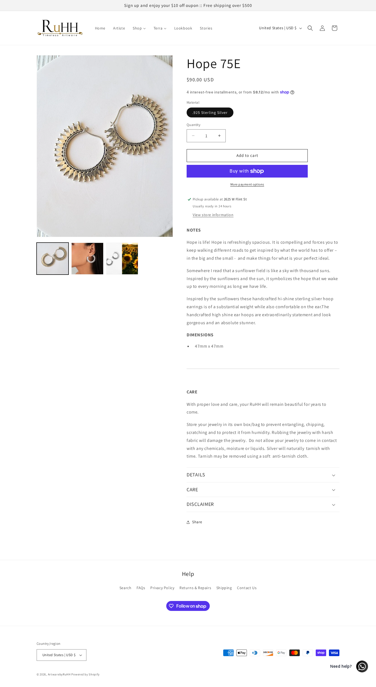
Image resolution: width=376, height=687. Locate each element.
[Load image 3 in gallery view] (122, 259)
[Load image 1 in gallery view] (53, 259)
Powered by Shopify (85, 674)
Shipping (224, 587)
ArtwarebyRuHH (59, 674)
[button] (310, 28)
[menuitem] (100, 28)
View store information (213, 214)
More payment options (247, 184)
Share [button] (197, 521)
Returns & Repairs (195, 587)
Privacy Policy (162, 587)
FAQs (141, 587)
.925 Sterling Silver (210, 112)
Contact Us (247, 587)
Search (125, 587)
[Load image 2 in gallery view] (87, 259)
